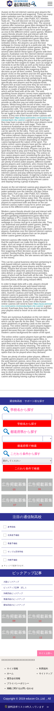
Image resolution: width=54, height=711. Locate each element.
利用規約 (43, 669)
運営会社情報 (13, 678)
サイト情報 (12, 669)
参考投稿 (11, 527)
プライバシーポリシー (18, 683)
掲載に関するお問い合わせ (20, 688)
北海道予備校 (13, 535)
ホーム (10, 673)
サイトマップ (45, 673)
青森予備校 (12, 543)
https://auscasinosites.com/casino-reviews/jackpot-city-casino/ (26, 119)
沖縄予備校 (12, 560)
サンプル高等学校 (15, 552)
